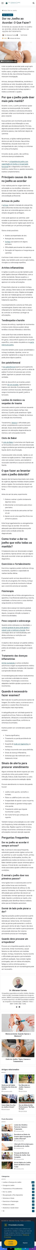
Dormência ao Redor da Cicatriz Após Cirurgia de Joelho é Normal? (22, 1136)
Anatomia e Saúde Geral (10, 1208)
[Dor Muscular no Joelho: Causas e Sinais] (26, 1078)
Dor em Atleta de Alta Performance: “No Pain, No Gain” (26, 1107)
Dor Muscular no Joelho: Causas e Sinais (24, 1087)
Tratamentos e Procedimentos (12, 1188)
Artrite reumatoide (8, 663)
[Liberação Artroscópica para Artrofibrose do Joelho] (7, 1147)
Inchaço (8, 242)
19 (3, 1211)
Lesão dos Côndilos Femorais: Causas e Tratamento (20, 1127)
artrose (5, 205)
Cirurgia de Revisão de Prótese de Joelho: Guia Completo (22, 1155)
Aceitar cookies (10, 1243)
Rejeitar (25, 1243)
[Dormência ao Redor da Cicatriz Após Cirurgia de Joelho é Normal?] (7, 1137)
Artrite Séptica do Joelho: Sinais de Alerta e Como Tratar (22, 1165)
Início (5, 10)
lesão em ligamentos (21, 744)
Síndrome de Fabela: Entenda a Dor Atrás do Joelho (9, 1087)
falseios (14, 423)
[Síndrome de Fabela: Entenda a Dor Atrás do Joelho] (9, 1078)
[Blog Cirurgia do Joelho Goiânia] (13, 2)
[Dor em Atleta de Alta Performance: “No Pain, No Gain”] (26, 1098)
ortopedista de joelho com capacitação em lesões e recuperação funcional (15, 164)
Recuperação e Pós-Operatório (13, 1195)
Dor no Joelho (12, 10)
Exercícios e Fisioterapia (10, 1201)
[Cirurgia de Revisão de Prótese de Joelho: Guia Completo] (7, 1155)
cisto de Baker (8, 442)
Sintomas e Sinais (8, 1198)
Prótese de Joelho (8, 1204)
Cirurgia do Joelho (8, 1185)
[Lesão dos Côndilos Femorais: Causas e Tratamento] (7, 1127)
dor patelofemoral (9, 367)
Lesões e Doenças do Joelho (12, 1182)
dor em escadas (12, 385)
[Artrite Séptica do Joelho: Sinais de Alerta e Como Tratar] (7, 1165)
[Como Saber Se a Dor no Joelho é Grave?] (9, 1098)
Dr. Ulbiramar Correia (18, 990)
